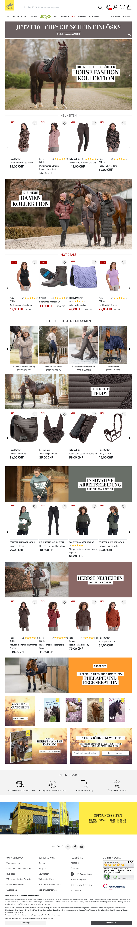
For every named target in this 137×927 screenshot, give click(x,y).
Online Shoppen (14, 857)
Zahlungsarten (13, 863)
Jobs (82, 873)
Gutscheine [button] (93, 16)
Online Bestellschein (15, 884)
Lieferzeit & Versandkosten (18, 868)
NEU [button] (8, 16)
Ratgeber (43, 868)
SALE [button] (73, 16)
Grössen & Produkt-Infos (50, 884)
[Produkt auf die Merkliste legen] (34, 123)
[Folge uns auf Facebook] (75, 847)
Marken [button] (82, 16)
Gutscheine (11, 889)
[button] (45, 16)
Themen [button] (33, 16)
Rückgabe (10, 873)
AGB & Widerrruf (78, 879)
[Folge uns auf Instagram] (68, 847)
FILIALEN (75, 863)
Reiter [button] (16, 16)
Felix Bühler (77, 857)
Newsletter (44, 873)
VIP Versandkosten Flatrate (18, 879)
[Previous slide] (7, 75)
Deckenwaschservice (48, 889)
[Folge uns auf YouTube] (82, 847)
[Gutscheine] (20, 710)
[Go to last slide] (7, 148)
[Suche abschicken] (101, 7)
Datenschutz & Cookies (81, 885)
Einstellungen (25, 922)
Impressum (76, 890)
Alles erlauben (111, 922)
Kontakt (42, 863)
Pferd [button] (24, 16)
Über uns (75, 868)
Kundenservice (47, 857)
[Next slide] (129, 75)
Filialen (126, 16)
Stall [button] (56, 16)
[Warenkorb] (129, 6)
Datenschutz (49, 918)
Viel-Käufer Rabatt (47, 879)
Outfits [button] (65, 16)
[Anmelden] (115, 6)
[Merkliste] (122, 6)
